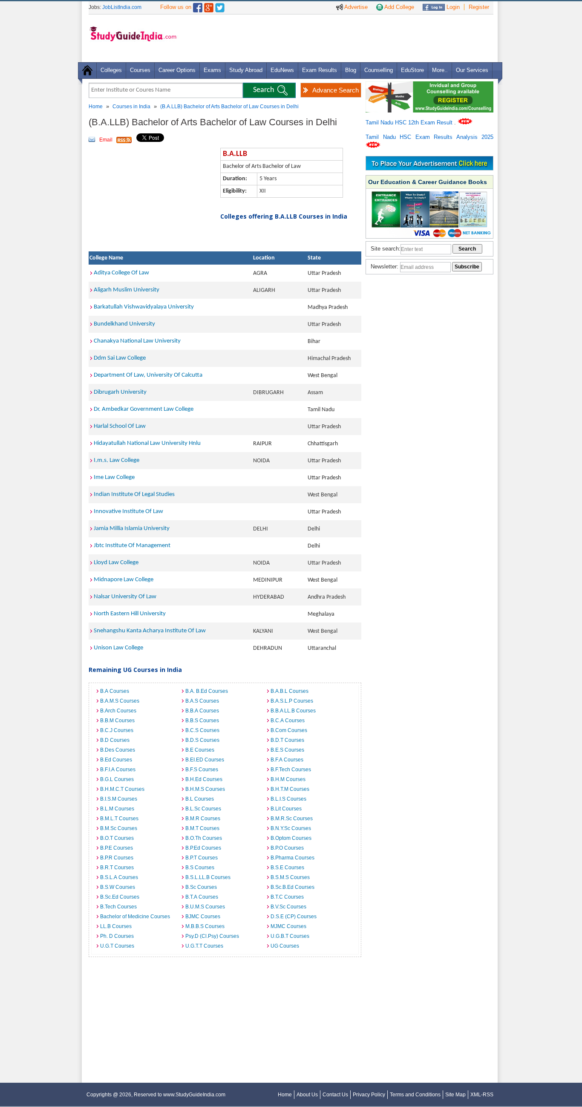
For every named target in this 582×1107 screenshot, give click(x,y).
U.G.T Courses (117, 946)
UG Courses (285, 946)
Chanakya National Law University (137, 341)
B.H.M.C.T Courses (122, 789)
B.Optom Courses (291, 838)
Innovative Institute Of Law (128, 511)
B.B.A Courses (202, 711)
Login (452, 7)
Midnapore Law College (123, 580)
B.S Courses (199, 868)
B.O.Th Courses (203, 838)
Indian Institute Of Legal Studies (134, 494)
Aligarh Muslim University (126, 290)
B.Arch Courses (118, 711)
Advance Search (335, 90)
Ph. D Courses (117, 936)
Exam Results (319, 70)
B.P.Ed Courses (203, 848)
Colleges (111, 70)
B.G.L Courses (117, 779)
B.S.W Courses (117, 887)
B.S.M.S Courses (290, 877)
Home (96, 107)
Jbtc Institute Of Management (132, 545)
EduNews (282, 70)
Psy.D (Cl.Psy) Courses (212, 936)
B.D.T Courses (287, 740)
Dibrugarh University (120, 392)
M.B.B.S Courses (205, 926)
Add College (398, 7)
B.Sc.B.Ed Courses (292, 887)
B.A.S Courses (202, 701)
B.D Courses (115, 740)
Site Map (455, 1095)
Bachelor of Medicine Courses (135, 917)
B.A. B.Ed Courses (206, 691)
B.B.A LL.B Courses (293, 711)
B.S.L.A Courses (119, 877)
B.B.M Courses (117, 721)
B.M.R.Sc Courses (292, 819)
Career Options (177, 70)
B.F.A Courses (287, 760)
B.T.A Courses (201, 897)
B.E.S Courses (287, 750)
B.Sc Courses (201, 887)
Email (105, 140)
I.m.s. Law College (116, 460)
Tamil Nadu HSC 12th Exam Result (410, 122)
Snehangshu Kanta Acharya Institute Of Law (150, 631)
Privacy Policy (369, 1095)
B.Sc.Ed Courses (119, 897)
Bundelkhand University (124, 324)
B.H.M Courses (288, 779)
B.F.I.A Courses (117, 770)
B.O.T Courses (117, 838)
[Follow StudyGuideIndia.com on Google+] (208, 6)
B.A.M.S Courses (119, 701)
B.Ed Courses (116, 760)
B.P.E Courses (116, 848)
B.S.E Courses (287, 868)
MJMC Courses (288, 926)
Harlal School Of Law (120, 426)
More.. (440, 70)
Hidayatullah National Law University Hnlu (147, 443)
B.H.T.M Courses (290, 789)
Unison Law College (118, 648)
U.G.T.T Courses (204, 946)
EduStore (412, 70)
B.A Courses (114, 691)
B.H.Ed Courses (203, 779)
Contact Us (335, 1095)
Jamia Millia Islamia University (132, 528)
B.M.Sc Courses (118, 828)
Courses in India (131, 107)
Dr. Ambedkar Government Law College (143, 409)
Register (479, 7)
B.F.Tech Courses (291, 770)
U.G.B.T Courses (290, 936)
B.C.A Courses (288, 721)
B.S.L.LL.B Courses (207, 877)
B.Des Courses (117, 750)
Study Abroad (245, 70)
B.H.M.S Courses (205, 789)
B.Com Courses (289, 730)
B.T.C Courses (287, 897)
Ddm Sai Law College (120, 358)
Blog (350, 70)
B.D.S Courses (202, 740)
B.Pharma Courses (292, 858)
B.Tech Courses (118, 907)
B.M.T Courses (202, 828)
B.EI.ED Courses (204, 760)
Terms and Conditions (415, 1095)
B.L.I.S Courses (288, 799)
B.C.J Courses (116, 730)
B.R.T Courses (117, 868)
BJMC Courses (202, 917)
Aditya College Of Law (121, 273)
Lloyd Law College (116, 562)
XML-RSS (481, 1095)
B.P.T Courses (201, 858)
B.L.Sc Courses (203, 809)
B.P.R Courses (116, 858)
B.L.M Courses (117, 809)
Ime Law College (114, 477)
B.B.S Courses (202, 721)
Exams (212, 70)
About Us (307, 1095)
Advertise (355, 7)
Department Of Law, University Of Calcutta (148, 375)
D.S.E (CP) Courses (294, 917)
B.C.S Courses (202, 730)
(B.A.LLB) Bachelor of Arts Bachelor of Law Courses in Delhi (229, 107)
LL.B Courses (116, 926)
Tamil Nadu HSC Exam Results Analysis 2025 (429, 137)
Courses (140, 70)
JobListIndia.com (121, 7)
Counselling (378, 70)
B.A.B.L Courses (289, 691)
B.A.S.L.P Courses (292, 701)
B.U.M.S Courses (205, 907)
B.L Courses (199, 799)
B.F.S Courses (201, 770)
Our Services (472, 70)
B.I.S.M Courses (118, 799)
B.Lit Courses (286, 809)
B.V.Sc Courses (288, 907)
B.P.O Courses (287, 848)
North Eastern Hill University (130, 614)
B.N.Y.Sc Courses (291, 828)
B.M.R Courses (202, 819)
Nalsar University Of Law (125, 597)
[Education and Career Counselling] (429, 86)
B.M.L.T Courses (119, 819)
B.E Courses (199, 750)
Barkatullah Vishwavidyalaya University (144, 307)
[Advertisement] (337, 38)
